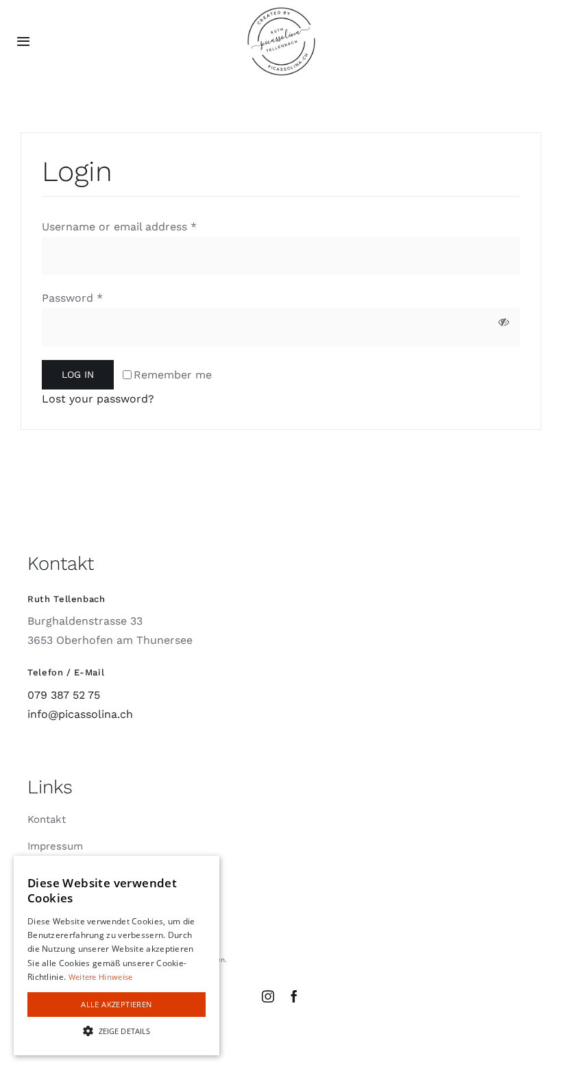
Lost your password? (98, 398)
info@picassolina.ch (80, 714)
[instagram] (268, 996)
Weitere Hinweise (101, 977)
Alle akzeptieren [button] (116, 1004)
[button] (116, 1030)
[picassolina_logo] (281, 12)
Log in (78, 374)
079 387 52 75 (63, 694)
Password (72, 297)
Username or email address (119, 226)
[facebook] (294, 996)
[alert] (116, 955)
